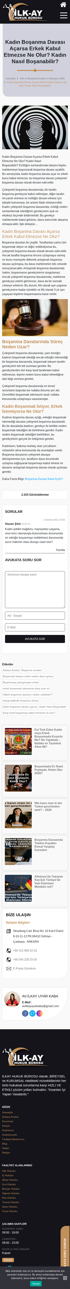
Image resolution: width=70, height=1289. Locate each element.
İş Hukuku (7, 1175)
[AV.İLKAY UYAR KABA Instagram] (39, 1013)
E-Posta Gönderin (24, 968)
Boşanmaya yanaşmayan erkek (21, 682)
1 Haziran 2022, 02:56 (54, 520)
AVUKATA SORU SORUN (64, 1255)
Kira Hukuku (9, 1197)
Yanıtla (60, 550)
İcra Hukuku (9, 1184)
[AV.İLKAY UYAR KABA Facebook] (25, 1013)
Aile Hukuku (9, 1170)
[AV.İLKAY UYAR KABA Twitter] (32, 1013)
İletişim (6, 1152)
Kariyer (6, 1125)
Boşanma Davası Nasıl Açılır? (44, 478)
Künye (8, 1259)
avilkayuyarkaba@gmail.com (40, 1004)
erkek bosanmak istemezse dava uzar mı (26, 688)
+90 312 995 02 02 (25, 950)
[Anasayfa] (63, 5)
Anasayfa (10, 78)
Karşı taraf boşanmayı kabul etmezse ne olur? (29, 712)
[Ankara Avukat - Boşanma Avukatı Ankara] (27, 13)
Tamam (36, 1283)
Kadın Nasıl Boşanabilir (52, 706)
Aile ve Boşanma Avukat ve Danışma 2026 (42, 78)
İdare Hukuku (9, 1206)
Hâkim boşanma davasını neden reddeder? (27, 694)
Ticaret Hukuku (10, 1202)
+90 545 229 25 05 (25, 959)
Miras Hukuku (10, 1179)
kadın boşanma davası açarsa (20, 706)
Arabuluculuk (9, 1134)
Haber (5, 1148)
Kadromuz (8, 1130)
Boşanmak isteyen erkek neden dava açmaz (28, 676)
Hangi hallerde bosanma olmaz (20, 700)
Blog (4, 1143)
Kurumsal (7, 1121)
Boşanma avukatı (31, 670)
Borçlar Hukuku (11, 1188)
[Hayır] (65, 1278)
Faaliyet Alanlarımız (13, 1139)
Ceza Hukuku (9, 1211)
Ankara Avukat (11, 670)
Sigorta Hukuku (11, 1193)
